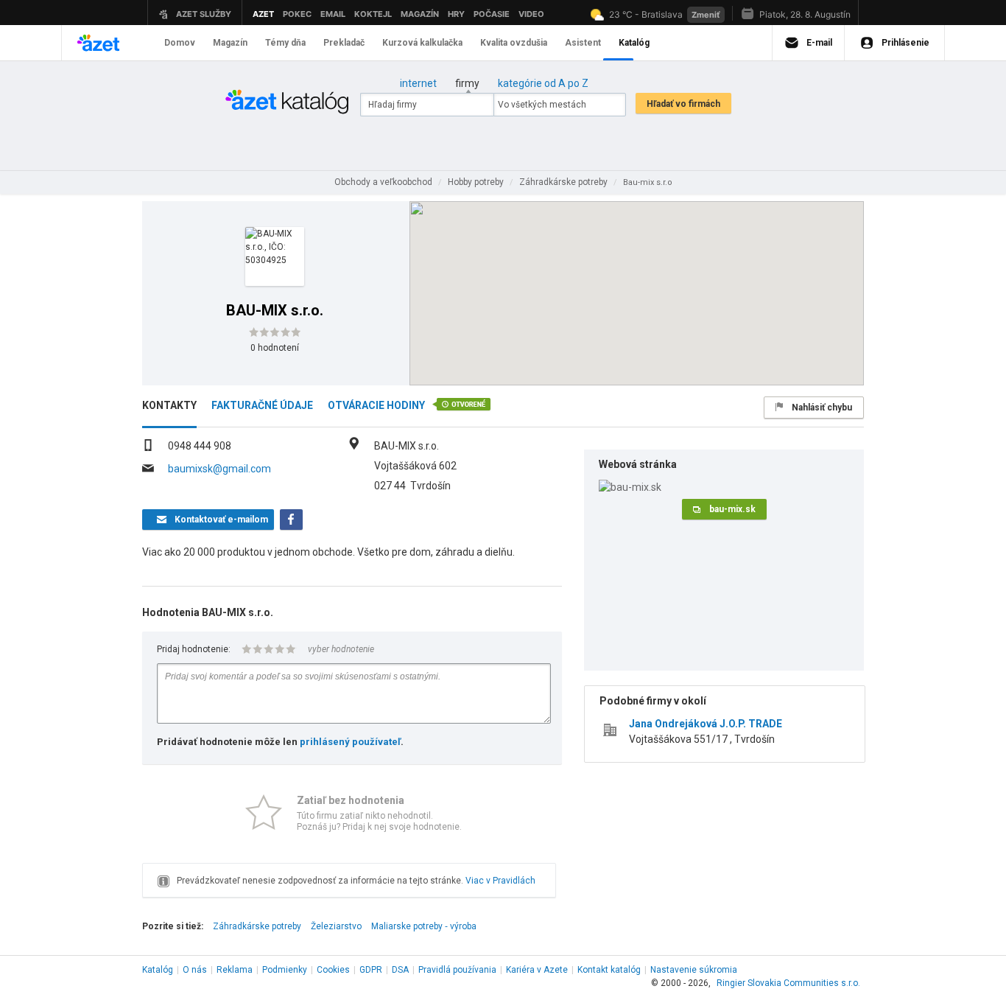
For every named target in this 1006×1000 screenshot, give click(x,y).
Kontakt (609, 970)
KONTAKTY (169, 405)
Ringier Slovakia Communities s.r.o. (788, 983)
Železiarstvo (336, 926)
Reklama (235, 970)
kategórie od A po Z (543, 83)
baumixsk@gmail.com (219, 469)
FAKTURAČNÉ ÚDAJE (262, 405)
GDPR (370, 970)
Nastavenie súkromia (693, 970)
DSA (400, 970)
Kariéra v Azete (537, 970)
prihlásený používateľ (350, 741)
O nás (195, 970)
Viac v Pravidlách (500, 880)
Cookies (333, 970)
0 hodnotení (274, 348)
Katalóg (157, 970)
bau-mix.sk (732, 509)
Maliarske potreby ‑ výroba (423, 926)
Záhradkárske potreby (257, 926)
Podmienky (284, 970)
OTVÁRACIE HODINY (376, 405)
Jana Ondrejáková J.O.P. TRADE (705, 724)
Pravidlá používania (457, 970)
